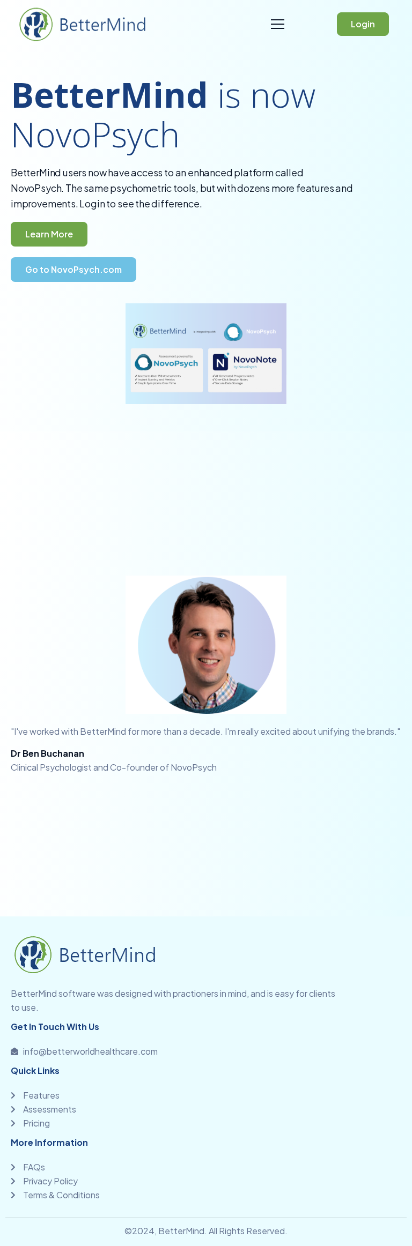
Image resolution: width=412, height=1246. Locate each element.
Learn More (49, 234)
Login (363, 23)
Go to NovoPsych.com (73, 269)
